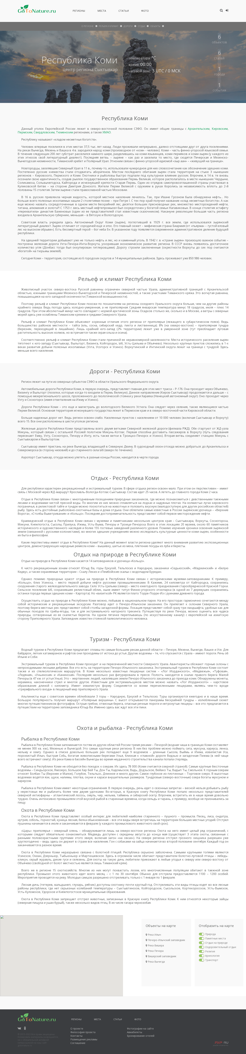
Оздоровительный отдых (220, 947)
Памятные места (215, 938)
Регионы (79, 11)
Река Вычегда (156, 961)
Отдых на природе (216, 942)
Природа (210, 934)
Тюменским (64, 132)
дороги (128, 26)
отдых (141, 26)
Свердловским (44, 132)
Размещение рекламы (83, 1039)
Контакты (76, 1035)
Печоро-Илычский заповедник (166, 940)
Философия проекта (82, 1032)
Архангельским (198, 129)
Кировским (220, 129)
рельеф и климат (108, 26)
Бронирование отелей (140, 1035)
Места (101, 11)
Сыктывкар (106, 69)
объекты (155, 26)
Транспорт (211, 960)
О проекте (76, 1028)
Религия (210, 951)
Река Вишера (155, 945)
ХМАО (106, 132)
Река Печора (155, 951)
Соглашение (77, 1043)
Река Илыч (154, 934)
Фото (145, 11)
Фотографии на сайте (140, 1028)
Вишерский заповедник (161, 956)
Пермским (25, 132)
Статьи (123, 11)
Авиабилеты (134, 1032)
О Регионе (87, 26)
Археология (212, 955)
